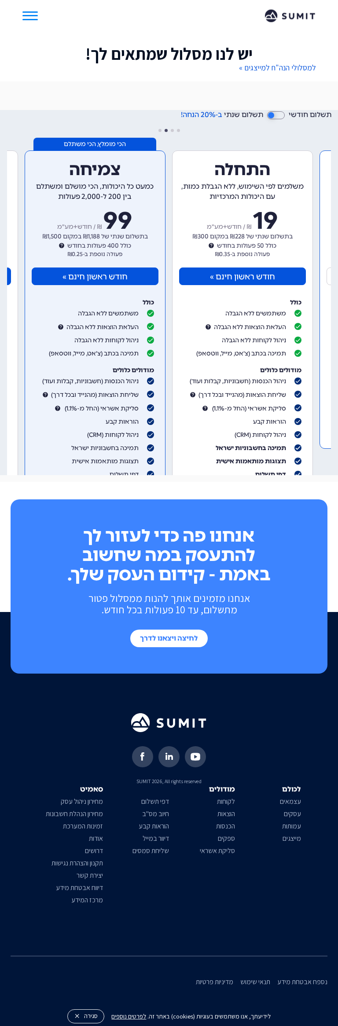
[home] (290, 15)
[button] (30, 16)
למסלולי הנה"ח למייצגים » (277, 67)
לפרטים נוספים (128, 1016)
